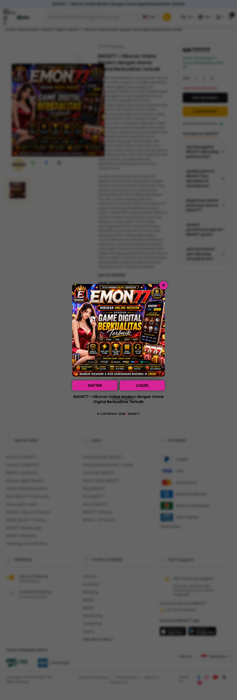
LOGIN (142, 385)
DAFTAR (95, 385)
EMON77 (134, 414)
